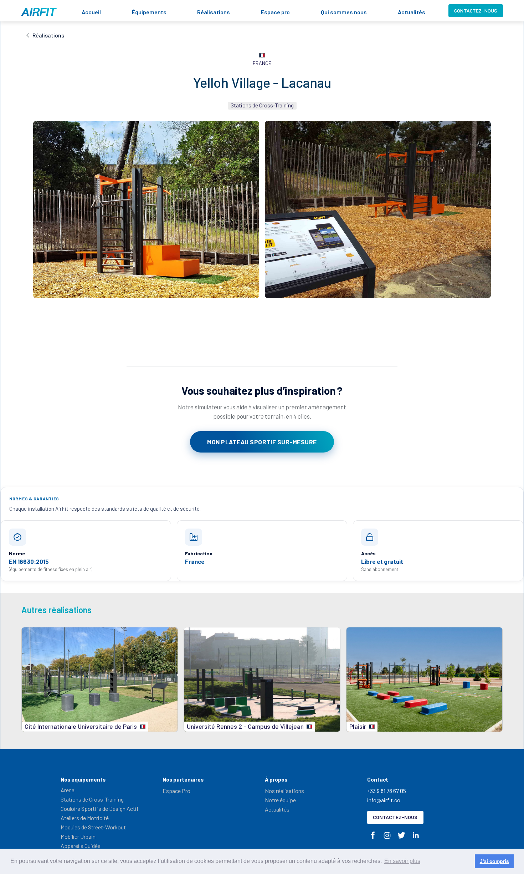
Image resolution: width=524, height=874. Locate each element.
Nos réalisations (284, 790)
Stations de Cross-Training (92, 799)
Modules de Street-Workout (93, 827)
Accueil (91, 12)
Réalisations (213, 12)
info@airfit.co (383, 800)
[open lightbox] (146, 209)
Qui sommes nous (344, 12)
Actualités (411, 12)
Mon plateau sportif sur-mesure (262, 441)
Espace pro (275, 12)
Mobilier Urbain (78, 836)
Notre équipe (280, 800)
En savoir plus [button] (402, 861)
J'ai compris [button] (494, 861)
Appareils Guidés (81, 845)
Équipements (149, 12)
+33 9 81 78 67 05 (386, 790)
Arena (68, 790)
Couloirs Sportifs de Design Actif (100, 808)
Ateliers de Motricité (85, 817)
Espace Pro (176, 790)
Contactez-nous (475, 10)
